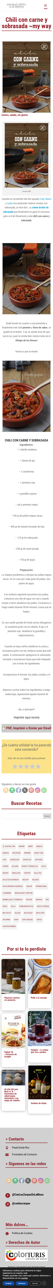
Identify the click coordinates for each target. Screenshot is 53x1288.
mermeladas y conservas (12, 900)
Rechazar (21, 1283)
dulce (43, 866)
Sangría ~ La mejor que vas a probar (39, 1051)
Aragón (21, 846)
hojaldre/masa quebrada (13, 886)
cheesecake (14, 860)
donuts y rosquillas (30, 866)
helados (35, 880)
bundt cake (38, 853)
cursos (5, 866)
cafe (4, 860)
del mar (15, 866)
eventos (27, 873)
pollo (13, 906)
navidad (39, 900)
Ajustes (35, 1283)
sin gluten (23, 114)
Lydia (10, 203)
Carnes (5, 114)
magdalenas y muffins (24, 893)
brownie (27, 853)
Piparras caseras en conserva (12, 998)
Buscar (47, 816)
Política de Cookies (22, 1233)
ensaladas (16, 873)
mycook (29, 900)
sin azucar (28, 913)
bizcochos (16, 853)
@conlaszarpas (21, 1203)
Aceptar (9, 1283)
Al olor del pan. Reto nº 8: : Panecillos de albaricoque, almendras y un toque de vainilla (12, 1095)
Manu (48, 198)
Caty (42, 198)
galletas (37, 873)
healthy (25, 880)
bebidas (6, 853)
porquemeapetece (26, 906)
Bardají (39, 846)
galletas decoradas (11, 880)
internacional (41, 886)
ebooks (5, 873)
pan (47, 900)
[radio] (15, 767)
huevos (29, 886)
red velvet (7, 913)
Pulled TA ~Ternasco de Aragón (10, 1054)
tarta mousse (27, 920)
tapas (16, 920)
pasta (5, 906)
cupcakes (39, 860)
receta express (43, 906)
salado (13, 114)
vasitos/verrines (9, 926)
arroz (30, 846)
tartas (39, 920)
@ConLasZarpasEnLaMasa (28, 1194)
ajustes (24, 1278)
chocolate (27, 860)
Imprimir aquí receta (26, 717)
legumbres (7, 893)
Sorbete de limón (38, 1103)
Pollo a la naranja (39, 997)
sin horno (6, 920)
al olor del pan (9, 846)
